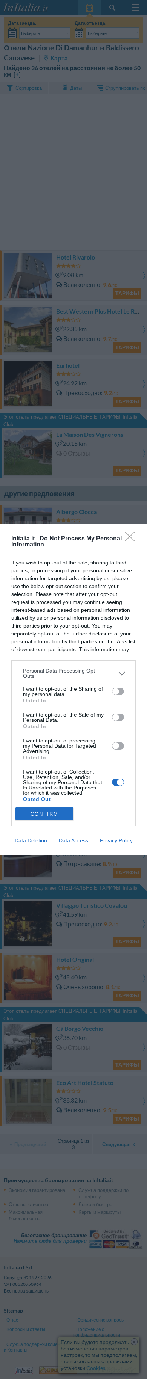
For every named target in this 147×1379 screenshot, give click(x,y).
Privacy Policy (116, 840)
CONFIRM (44, 814)
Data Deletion (31, 840)
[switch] (118, 691)
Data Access (73, 840)
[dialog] (73, 689)
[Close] (132, 539)
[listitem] (73, 673)
